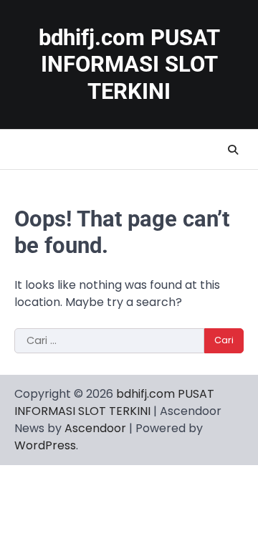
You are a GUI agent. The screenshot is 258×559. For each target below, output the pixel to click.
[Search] (233, 150)
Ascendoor (95, 428)
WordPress (45, 445)
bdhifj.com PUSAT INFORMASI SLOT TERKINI (129, 64)
